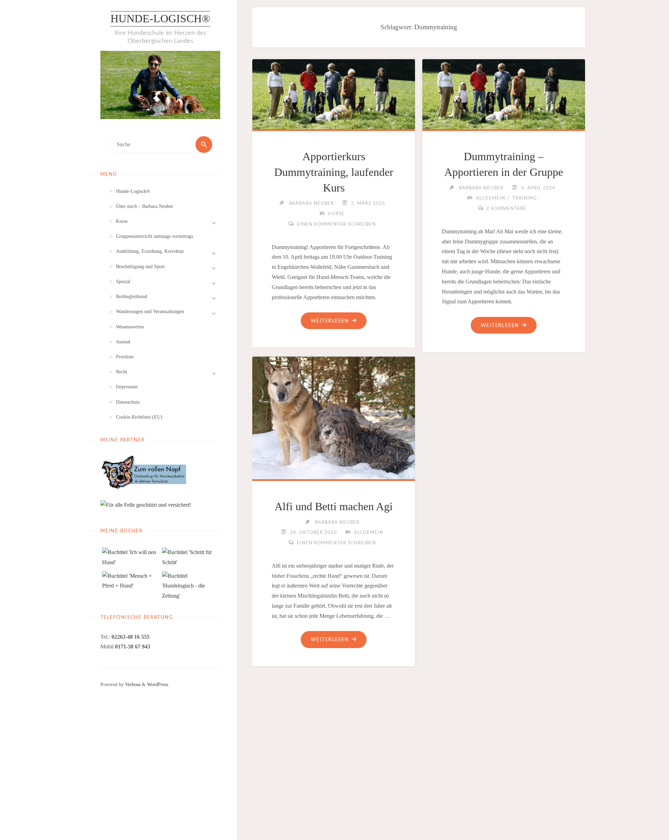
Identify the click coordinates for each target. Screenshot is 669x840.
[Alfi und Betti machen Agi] (333, 416)
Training (524, 198)
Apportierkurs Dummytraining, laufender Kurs (333, 172)
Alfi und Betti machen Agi (334, 506)
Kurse (336, 214)
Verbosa (132, 684)
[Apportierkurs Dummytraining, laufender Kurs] (333, 92)
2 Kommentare (506, 209)
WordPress (157, 684)
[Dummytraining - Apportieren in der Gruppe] (504, 92)
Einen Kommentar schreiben (336, 224)
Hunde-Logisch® (160, 18)
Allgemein (490, 198)
